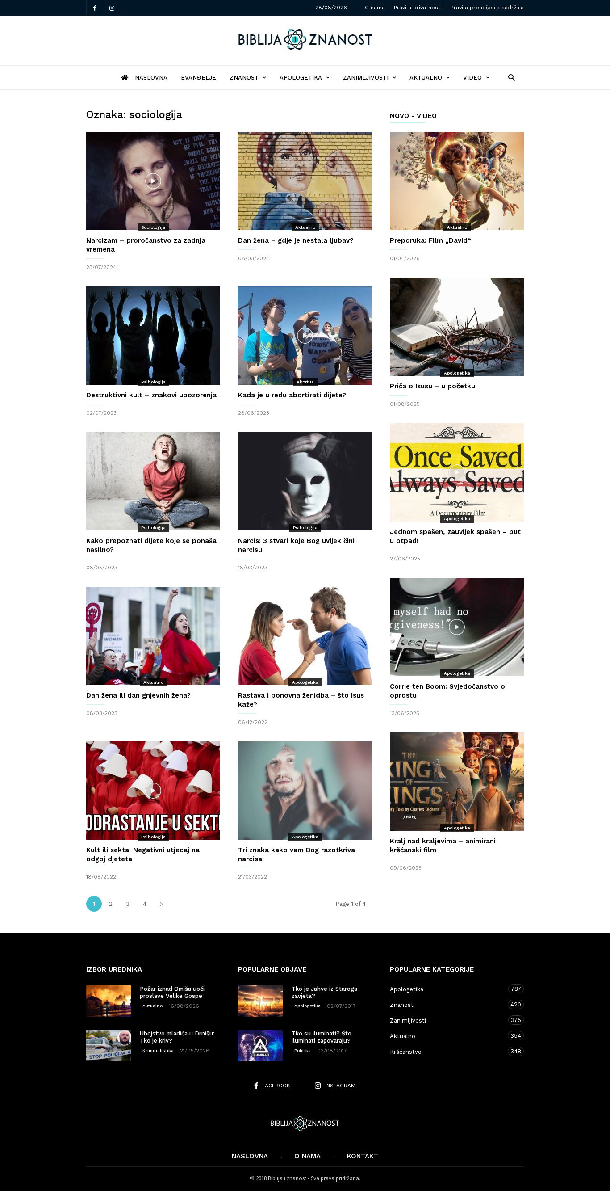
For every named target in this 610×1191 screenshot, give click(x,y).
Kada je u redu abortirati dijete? (292, 395)
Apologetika (301, 77)
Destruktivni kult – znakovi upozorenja (151, 395)
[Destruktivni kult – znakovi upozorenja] (153, 335)
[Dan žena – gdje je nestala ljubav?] (305, 181)
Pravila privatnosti (418, 7)
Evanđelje (198, 77)
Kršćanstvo (448, 1051)
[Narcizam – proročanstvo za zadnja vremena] (153, 181)
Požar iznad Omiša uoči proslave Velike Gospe (172, 992)
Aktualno (425, 77)
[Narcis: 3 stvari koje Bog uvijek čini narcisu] (305, 481)
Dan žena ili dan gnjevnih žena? (138, 695)
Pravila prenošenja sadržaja (487, 7)
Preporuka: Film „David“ (430, 240)
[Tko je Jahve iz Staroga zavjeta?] (260, 1001)
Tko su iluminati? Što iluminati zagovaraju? (321, 1037)
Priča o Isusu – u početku (432, 386)
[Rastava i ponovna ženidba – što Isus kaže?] (305, 636)
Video (472, 77)
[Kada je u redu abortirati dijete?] (305, 335)
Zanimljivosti (366, 77)
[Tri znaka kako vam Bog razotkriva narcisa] (305, 790)
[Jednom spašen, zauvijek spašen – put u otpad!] (457, 472)
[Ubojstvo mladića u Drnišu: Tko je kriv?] (108, 1045)
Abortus (305, 381)
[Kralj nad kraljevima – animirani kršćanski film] (457, 781)
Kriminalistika (158, 1050)
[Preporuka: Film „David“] (457, 181)
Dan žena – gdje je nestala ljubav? (296, 240)
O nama (375, 7)
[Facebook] (94, 8)
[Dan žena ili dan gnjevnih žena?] (153, 636)
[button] (509, 77)
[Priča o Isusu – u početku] (457, 327)
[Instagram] (111, 8)
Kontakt (362, 1156)
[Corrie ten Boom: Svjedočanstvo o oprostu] (457, 627)
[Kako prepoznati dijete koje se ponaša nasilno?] (153, 481)
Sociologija (153, 227)
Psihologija (153, 381)
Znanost (244, 77)
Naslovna (250, 1156)
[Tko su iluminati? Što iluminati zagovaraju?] (260, 1045)
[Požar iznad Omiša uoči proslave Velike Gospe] (108, 1001)
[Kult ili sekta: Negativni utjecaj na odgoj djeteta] (153, 790)
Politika (302, 1050)
